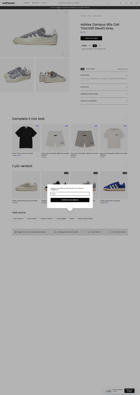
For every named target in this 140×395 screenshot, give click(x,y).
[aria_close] (70, 208)
